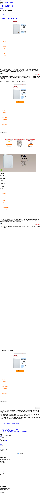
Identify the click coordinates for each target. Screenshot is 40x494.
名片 (2, 15)
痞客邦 (5, 440)
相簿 (2, 13)
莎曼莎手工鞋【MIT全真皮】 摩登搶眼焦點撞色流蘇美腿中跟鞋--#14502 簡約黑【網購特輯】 (14, 431)
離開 (4, 492)
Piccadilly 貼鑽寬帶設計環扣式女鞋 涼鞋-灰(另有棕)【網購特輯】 (11, 423)
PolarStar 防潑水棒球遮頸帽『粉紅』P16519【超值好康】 (9, 424)
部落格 (3, 14)
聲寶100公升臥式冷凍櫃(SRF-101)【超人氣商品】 (12, 18)
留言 (6, 440)
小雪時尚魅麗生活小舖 (6, 6)
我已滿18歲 (2, 492)
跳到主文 (1, 8)
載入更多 (2, 445)
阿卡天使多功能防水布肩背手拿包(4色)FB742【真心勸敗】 (10, 429)
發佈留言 (2, 450)
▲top (1, 444)
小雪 (1, 436)
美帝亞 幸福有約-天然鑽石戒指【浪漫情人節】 (8, 430)
